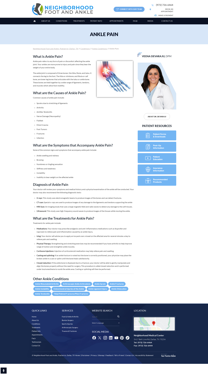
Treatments (36, 327)
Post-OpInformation (158, 146)
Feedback (109, 355)
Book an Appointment (167, 10)
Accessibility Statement (144, 355)
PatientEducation (157, 158)
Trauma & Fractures (69, 331)
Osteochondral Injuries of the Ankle (68, 289)
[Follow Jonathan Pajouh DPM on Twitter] (100, 338)
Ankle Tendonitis (42, 294)
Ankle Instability (42, 289)
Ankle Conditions (99, 49)
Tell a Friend (119, 355)
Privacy (94, 355)
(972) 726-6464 (164, 4)
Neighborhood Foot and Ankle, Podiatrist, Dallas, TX (55, 49)
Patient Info (36, 331)
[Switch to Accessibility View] (4, 371)
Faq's (34, 338)
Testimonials (36, 342)
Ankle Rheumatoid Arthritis (47, 284)
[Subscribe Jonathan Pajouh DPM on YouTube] (116, 338)
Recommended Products (160, 180)
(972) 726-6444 (145, 345)
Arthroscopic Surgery (70, 327)
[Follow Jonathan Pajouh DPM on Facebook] (94, 338)
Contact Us (36, 346)
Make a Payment (165, 15)
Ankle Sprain (100, 284)
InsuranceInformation (158, 169)
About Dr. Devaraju (157, 117)
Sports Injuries (67, 324)
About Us (35, 320)
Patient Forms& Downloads (159, 135)
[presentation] (104, 34)
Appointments (37, 335)
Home (35, 21)
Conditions (85, 49)
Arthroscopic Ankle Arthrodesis (76, 284)
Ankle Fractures (117, 284)
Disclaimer (85, 355)
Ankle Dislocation (119, 289)
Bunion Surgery (67, 320)
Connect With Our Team (131, 9)
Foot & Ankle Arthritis (70, 317)
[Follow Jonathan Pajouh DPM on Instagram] (105, 338)
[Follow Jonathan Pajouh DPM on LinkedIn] (111, 338)
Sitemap (101, 355)
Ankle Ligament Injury (97, 289)
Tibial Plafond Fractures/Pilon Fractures (71, 294)
